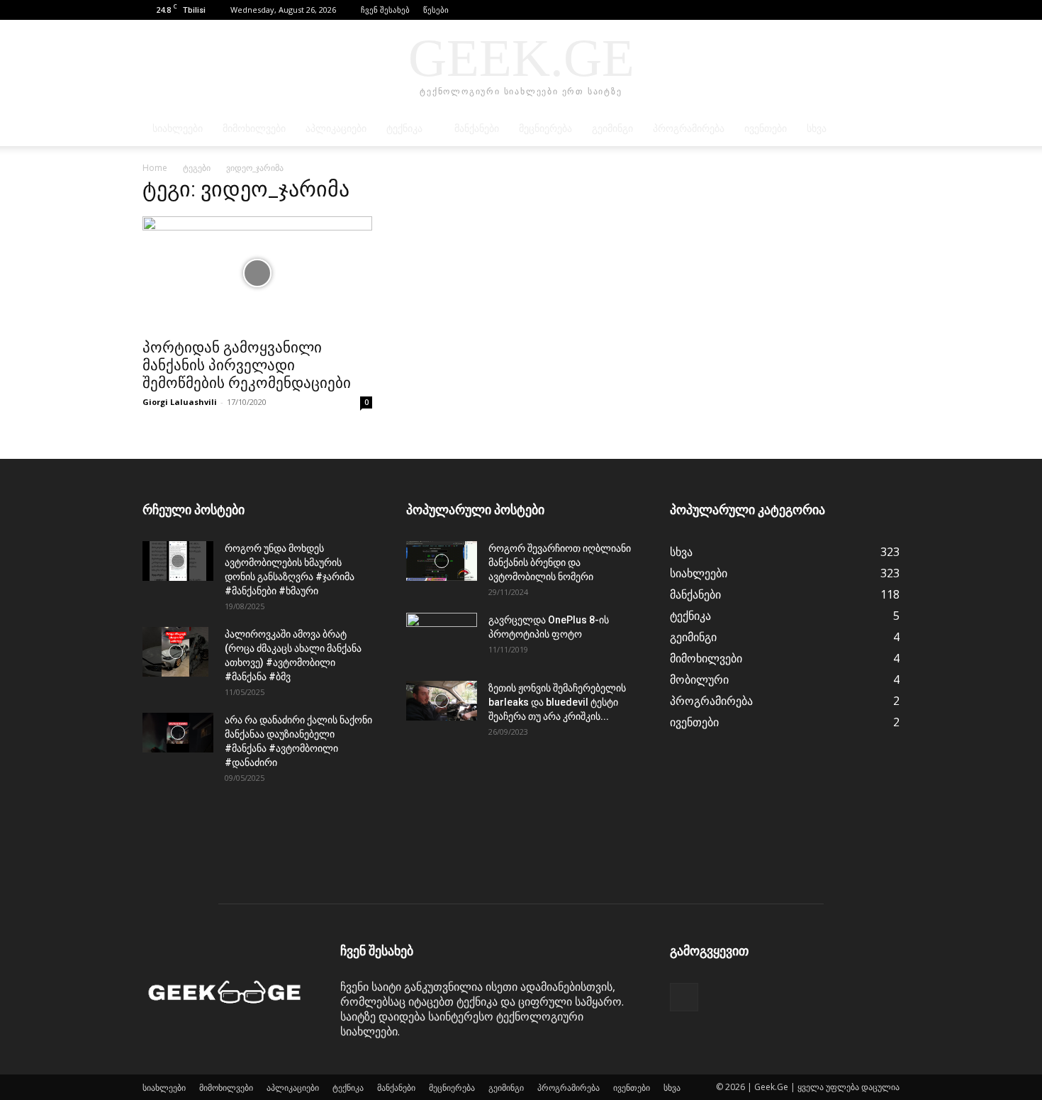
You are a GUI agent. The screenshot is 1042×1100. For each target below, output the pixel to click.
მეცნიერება (545, 128)
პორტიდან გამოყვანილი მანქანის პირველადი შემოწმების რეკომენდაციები (246, 365)
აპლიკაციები (336, 128)
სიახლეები (177, 128)
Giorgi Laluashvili (179, 401)
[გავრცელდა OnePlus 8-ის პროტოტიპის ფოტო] (441, 637)
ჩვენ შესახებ (385, 9)
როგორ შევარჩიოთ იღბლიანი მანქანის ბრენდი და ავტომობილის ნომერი (559, 562)
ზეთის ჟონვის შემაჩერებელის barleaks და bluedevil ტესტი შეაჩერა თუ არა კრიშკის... (557, 702)
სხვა (817, 128)
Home (154, 168)
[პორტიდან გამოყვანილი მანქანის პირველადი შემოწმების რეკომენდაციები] (257, 273)
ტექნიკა (404, 128)
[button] (867, 9)
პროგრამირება (688, 128)
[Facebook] (889, 10)
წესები (436, 9)
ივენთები (765, 128)
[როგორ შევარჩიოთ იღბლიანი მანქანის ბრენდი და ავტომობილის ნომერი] (441, 561)
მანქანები (476, 128)
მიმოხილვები (254, 128)
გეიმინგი (612, 128)
